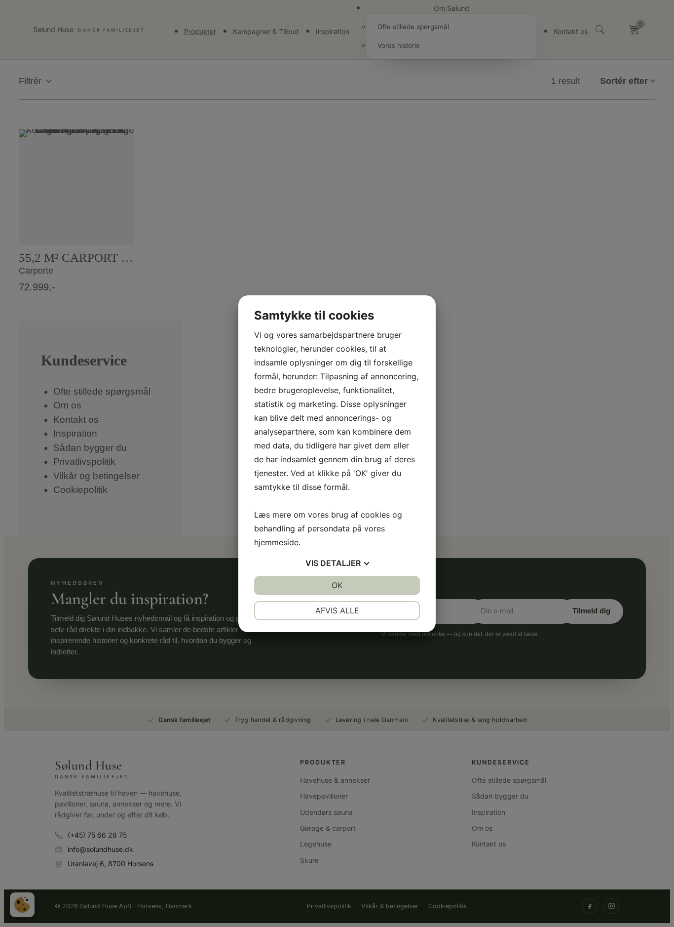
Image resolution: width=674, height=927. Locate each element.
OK (337, 585)
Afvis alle (337, 610)
